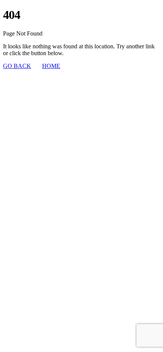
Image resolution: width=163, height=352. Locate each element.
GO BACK (17, 66)
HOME (51, 66)
